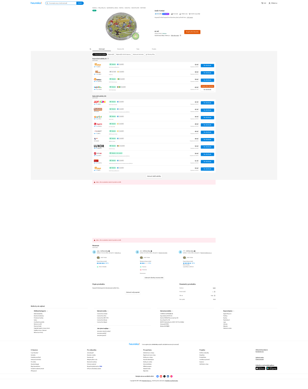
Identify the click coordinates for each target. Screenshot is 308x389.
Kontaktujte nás (260, 352)
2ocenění (122, 79)
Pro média (33, 362)
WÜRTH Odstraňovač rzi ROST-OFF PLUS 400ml (172, 322)
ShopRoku (202, 355)
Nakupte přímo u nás (92, 359)
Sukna (35, 320)
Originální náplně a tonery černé (42, 328)
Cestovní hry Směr (135, 8)
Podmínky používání (36, 357)
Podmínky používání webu (171, 381)
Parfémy (225, 316)
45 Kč (196, 117)
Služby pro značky (147, 362)
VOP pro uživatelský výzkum (94, 369)
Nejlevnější (111, 54)
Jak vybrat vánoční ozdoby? (104, 331)
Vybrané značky (102, 311)
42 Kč (196, 102)
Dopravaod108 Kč (194, 155)
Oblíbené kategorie (40, 311)
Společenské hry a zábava (112, 8)
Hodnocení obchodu (138, 54)
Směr (214, 288)
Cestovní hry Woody (102, 320)
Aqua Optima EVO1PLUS (166, 316)
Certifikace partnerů (204, 359)
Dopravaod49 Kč (194, 67)
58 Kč (196, 72)
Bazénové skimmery (39, 316)
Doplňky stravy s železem (40, 330)
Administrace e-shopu (148, 353)
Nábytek (225, 326)
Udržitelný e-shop (203, 364)
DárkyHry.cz (118, 253)
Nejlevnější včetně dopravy (123, 54)
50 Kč (196, 146)
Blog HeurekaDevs (35, 366)
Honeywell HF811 (164, 324)
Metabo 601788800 (164, 326)
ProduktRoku (202, 357)
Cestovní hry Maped (102, 322)
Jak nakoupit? (90, 353)
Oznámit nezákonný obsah (37, 369)
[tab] (101, 49)
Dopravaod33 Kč (194, 148)
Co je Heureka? (34, 353)
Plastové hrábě (37, 326)
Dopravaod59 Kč (194, 119)
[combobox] (61, 3)
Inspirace (201, 362)
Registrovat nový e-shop (149, 355)
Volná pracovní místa (36, 359)
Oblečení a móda (227, 328)
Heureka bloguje (35, 364)
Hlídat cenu (185, 14)
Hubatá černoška (163, 253)
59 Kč (196, 79)
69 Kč (196, 87)
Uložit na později (195, 14)
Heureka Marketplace (148, 359)
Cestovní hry (127, 8)
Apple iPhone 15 (227, 314)
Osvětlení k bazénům (39, 322)
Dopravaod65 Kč (194, 104)
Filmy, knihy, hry (102, 8)
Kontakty (33, 355)
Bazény (225, 318)
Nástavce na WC (38, 324)
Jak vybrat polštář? (101, 333)
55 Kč (196, 65)
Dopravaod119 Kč (194, 141)
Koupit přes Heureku (207, 86)
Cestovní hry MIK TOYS (103, 318)
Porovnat (175, 14)
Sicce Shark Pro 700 (165, 320)
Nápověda (145, 371)
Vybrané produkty (165, 311)
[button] (101, 49)
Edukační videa (147, 369)
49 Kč (196, 124)
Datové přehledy (147, 364)
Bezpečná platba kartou (93, 366)
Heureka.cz (94, 8)
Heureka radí (90, 357)
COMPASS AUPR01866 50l (166, 314)
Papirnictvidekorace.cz (206, 253)
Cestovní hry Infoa (101, 316)
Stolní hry (121, 8)
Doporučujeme (227, 311)
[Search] (90, 49)
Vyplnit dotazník (260, 359)
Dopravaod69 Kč (194, 74)
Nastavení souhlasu (92, 362)
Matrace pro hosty (38, 332)
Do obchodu (207, 65)
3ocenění (123, 87)
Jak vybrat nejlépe (102, 328)
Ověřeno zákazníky (204, 353)
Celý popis (190, 17)
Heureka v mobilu (91, 355)
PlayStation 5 (226, 320)
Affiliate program (147, 366)
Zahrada (225, 324)
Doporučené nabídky (100, 54)
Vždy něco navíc (175, 35)
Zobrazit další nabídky (154, 176)
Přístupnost (34, 371)
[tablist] (146, 49)
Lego (224, 322)
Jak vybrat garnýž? (101, 335)
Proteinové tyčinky (38, 318)
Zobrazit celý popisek (133, 292)
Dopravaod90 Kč (194, 133)
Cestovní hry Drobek (102, 314)
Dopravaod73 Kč (194, 89)
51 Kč (196, 161)
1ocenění (121, 64)
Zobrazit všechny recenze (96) (154, 278)
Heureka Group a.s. (146, 381)
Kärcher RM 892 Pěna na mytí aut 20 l (169, 318)
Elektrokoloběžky (38, 314)
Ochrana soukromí (91, 364)
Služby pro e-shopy (148, 357)
